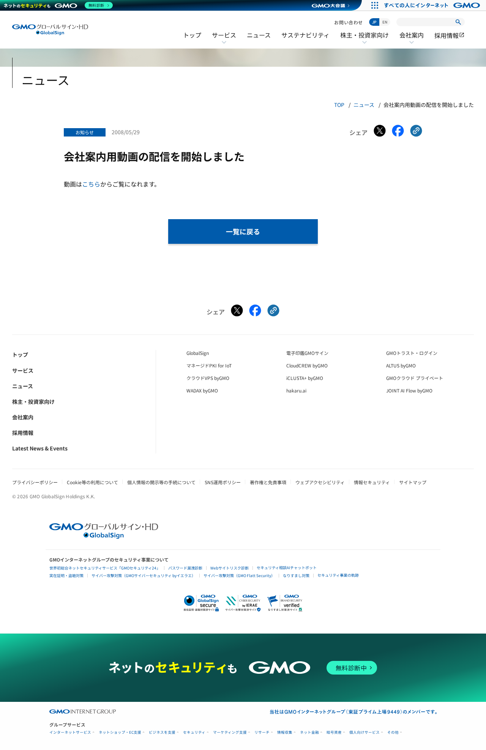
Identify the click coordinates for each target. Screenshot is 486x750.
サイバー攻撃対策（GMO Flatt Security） (239, 575)
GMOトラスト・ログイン (411, 353)
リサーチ (262, 732)
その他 (393, 732)
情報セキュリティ (372, 482)
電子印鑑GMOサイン (307, 353)
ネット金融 (309, 732)
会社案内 (411, 40)
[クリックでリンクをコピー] (416, 132)
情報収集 (284, 732)
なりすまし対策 (296, 575)
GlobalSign (197, 353)
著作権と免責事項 (268, 482)
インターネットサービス (70, 732)
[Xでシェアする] (380, 132)
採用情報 (449, 35)
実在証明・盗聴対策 (66, 575)
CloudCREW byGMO (307, 365)
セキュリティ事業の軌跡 (338, 575)
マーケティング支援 (230, 732)
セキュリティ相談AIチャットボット (287, 567)
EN (384, 22)
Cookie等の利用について (92, 482)
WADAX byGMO (202, 390)
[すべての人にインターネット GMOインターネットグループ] (433, 5)
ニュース (259, 34)
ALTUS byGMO (401, 365)
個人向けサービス (364, 732)
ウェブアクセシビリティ (320, 482)
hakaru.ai (296, 390)
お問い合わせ (348, 22)
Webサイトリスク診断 (229, 568)
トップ (192, 34)
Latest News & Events (40, 448)
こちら (91, 183)
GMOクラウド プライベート (414, 378)
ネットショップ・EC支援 (120, 732)
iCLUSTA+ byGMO (304, 378)
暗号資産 (334, 732)
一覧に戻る (243, 231)
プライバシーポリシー (35, 482)
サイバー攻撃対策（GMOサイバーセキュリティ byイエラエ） (144, 575)
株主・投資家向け (364, 40)
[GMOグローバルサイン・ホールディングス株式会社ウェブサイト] (103, 536)
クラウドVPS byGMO (207, 378)
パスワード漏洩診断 (185, 568)
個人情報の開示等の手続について (161, 482)
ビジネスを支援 (162, 732)
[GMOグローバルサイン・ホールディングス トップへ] (50, 30)
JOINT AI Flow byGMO (409, 390)
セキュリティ (194, 732)
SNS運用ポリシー (223, 482)
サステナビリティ (305, 34)
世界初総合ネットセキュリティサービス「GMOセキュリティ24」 (104, 568)
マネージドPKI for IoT (209, 365)
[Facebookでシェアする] (398, 132)
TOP (339, 104)
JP (374, 22)
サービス (224, 40)
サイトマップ (412, 482)
